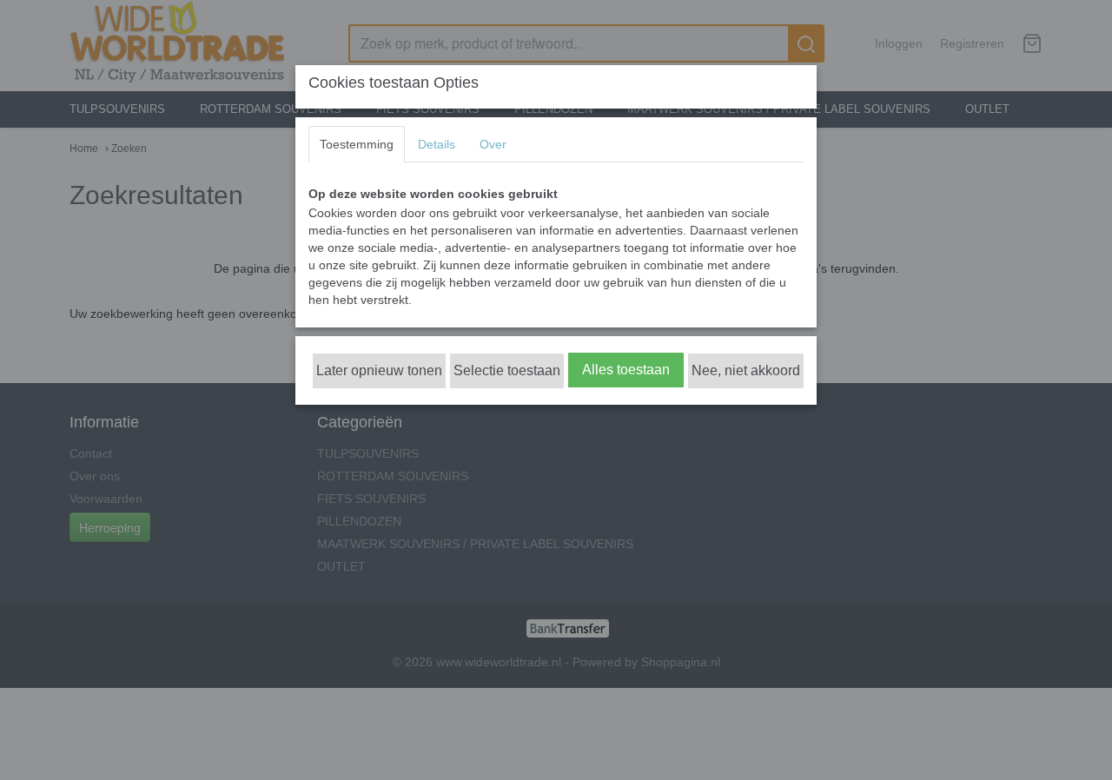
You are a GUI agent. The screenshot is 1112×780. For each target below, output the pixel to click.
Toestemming (357, 144)
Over (493, 144)
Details (436, 144)
